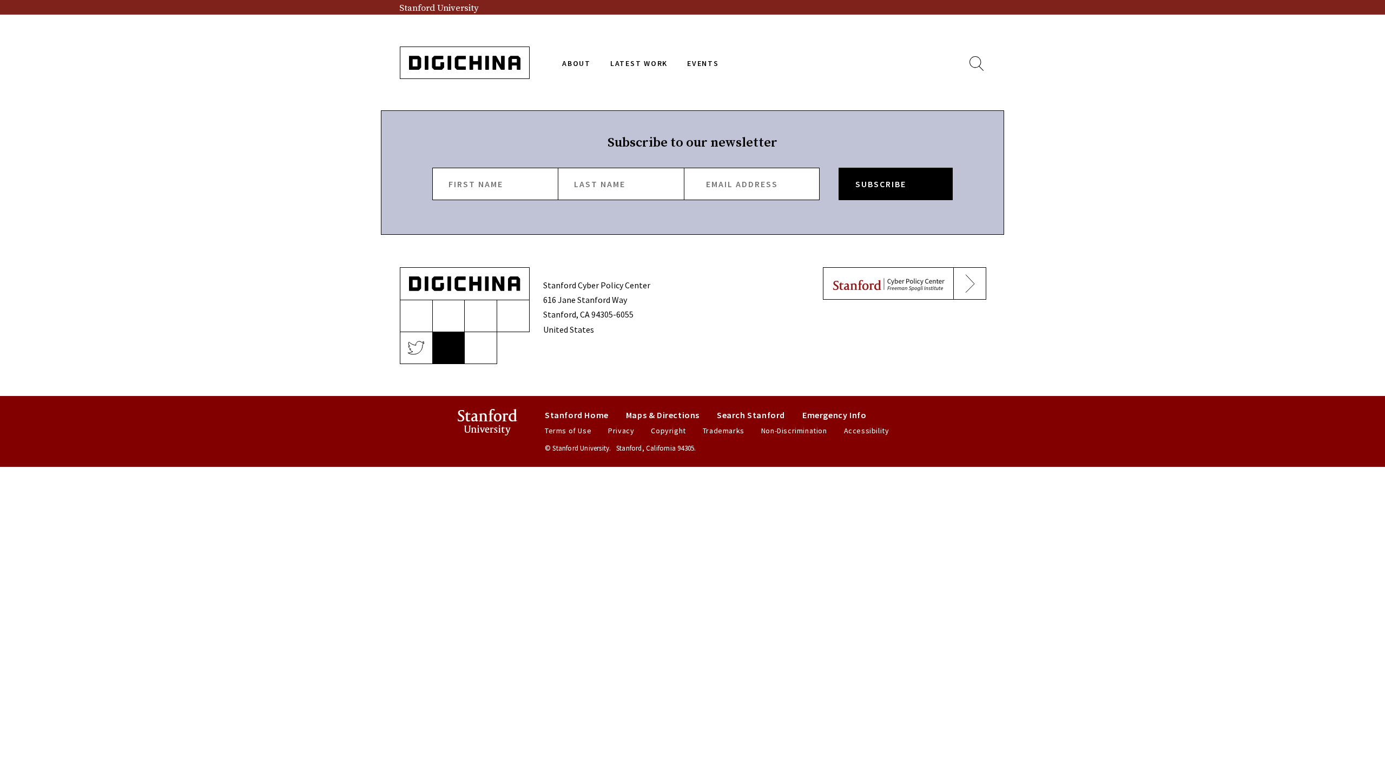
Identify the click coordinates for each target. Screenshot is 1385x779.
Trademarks (723, 430)
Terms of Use (568, 430)
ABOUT (576, 63)
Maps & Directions (663, 415)
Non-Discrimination (794, 430)
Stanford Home (577, 415)
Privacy (621, 430)
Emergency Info (834, 415)
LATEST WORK (639, 63)
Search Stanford (751, 415)
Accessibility (866, 430)
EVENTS (703, 63)
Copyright (668, 430)
